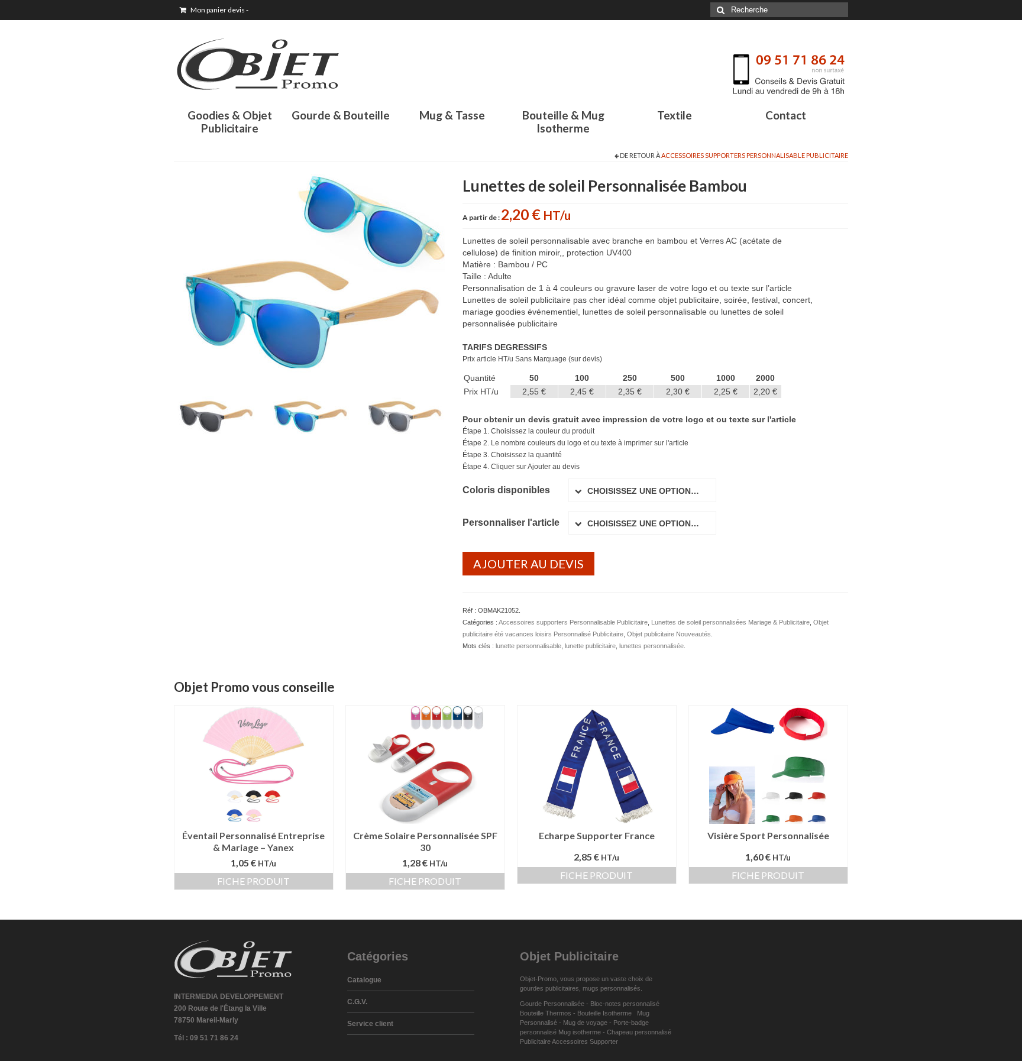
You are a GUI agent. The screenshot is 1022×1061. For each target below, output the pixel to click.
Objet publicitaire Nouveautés (669, 634)
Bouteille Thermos (545, 1013)
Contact (785, 115)
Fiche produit (253, 881)
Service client (370, 1024)
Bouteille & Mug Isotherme (563, 121)
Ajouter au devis (528, 564)
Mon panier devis (218, 9)
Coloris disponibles (506, 490)
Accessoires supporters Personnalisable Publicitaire (754, 155)
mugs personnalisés (612, 988)
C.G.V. (357, 1002)
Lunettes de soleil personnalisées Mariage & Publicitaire (730, 622)
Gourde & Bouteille (341, 115)
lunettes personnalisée (651, 645)
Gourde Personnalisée (552, 1003)
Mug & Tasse (452, 115)
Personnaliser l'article (511, 522)
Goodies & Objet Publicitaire (229, 121)
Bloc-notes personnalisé (624, 1003)
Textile (674, 115)
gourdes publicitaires (549, 988)
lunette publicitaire (590, 645)
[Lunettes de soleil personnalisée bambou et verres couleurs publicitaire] (309, 308)
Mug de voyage (585, 1022)
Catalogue (364, 980)
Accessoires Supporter (585, 1041)
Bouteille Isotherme (606, 1013)
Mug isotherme (579, 1032)
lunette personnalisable (528, 645)
